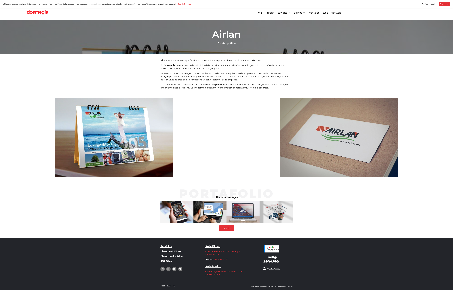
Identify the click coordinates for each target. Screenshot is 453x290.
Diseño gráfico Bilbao (172, 256)
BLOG (325, 13)
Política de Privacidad (268, 286)
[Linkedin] (174, 269)
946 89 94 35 (221, 259)
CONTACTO (336, 13)
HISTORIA (270, 13)
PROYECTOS (313, 13)
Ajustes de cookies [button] (429, 4)
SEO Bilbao (166, 261)
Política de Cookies (183, 4)
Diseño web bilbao (170, 251)
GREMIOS (298, 13)
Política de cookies (285, 286)
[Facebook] (162, 269)
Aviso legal (255, 286)
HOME (259, 13)
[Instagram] (168, 269)
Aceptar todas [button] (444, 4)
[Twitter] (180, 269)
